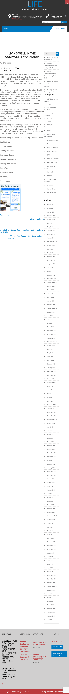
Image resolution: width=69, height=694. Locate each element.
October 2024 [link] (51, 238)
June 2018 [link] (50, 349)
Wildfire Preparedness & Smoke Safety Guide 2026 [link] (50, 66)
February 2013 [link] (51, 508)
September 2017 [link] (52, 382)
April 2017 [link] (50, 397)
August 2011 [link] (51, 553)
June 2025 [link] (50, 223)
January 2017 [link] (51, 408)
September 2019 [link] (52, 308)
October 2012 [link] (51, 512)
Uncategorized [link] (51, 192)
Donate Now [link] (57, 647)
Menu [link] (6, 29)
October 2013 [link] (51, 490)
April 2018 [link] (50, 356)
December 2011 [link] (51, 545)
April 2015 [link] (50, 460)
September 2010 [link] (52, 586)
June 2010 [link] (50, 594)
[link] (67, 2)
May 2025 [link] (50, 227)
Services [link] (23, 654)
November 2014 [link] (51, 475)
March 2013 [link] (50, 505)
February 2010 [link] (51, 608)
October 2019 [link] (51, 304)
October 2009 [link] (51, 616)
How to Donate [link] (57, 641)
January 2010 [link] (51, 612)
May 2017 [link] (50, 393)
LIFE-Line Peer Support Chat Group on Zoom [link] (26, 237)
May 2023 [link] (50, 271)
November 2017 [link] (51, 375)
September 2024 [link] (52, 241)
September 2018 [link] (52, 342)
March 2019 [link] (50, 327)
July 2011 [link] (50, 556)
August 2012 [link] (51, 519)
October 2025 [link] (51, 216)
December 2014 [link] (51, 471)
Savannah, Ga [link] (25, 657)
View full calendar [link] (37, 219)
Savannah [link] (50, 172)
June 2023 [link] (50, 267)
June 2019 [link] (50, 319)
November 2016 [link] (51, 416)
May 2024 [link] (50, 253)
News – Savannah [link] (52, 147)
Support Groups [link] (51, 189)
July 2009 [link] (50, 620)
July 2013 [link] (50, 493)
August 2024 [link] (51, 245)
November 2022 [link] (51, 279)
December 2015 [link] (51, 453)
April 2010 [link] (50, 601)
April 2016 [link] (50, 438)
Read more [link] (4, 215)
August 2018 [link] (51, 345)
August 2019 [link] (51, 312)
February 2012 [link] (51, 542)
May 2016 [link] (50, 434)
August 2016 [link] (51, 423)
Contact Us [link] (24, 644)
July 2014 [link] (50, 486)
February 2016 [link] (51, 445)
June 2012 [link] (50, 527)
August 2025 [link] (51, 219)
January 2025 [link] (51, 230)
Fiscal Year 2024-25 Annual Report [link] (40, 643)
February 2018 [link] (51, 364)
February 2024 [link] (51, 256)
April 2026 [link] (50, 208)
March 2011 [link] (50, 571)
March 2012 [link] (50, 538)
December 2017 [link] (51, 371)
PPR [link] (48, 155)
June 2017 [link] (50, 390)
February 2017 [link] (51, 405)
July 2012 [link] (50, 523)
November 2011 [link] (51, 549)
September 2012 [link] (52, 516)
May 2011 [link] (50, 564)
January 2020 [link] (51, 301)
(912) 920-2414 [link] (56, 17)
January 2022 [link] (51, 286)
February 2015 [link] (51, 464)
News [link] (48, 144)
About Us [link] (23, 641)
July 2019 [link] (50, 316)
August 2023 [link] (51, 264)
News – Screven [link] (52, 151)
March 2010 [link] (50, 605)
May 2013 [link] (50, 497)
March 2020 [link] (50, 297)
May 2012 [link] (50, 531)
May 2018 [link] (50, 353)
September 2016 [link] (52, 419)
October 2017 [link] (51, 379)
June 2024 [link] (50, 249)
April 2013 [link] (50, 501)
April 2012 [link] (50, 534)
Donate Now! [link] (60, 29)
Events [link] (49, 130)
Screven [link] (49, 175)
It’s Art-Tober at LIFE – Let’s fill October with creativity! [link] (51, 84)
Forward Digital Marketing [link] (57, 691)
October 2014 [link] (51, 479)
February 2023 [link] (51, 275)
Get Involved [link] (25, 652)
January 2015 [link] (51, 468)
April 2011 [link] (50, 568)
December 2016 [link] (51, 412)
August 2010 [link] (51, 590)
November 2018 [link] (51, 334)
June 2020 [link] (50, 293)
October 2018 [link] (51, 338)
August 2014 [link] (51, 482)
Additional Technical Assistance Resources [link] (50, 107)
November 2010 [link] (51, 579)
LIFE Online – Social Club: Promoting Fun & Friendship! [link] (21, 231)
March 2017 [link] (50, 401)
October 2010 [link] (51, 582)
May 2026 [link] (50, 204)
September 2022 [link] (52, 282)
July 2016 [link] (50, 427)
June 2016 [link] (50, 430)
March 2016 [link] (50, 442)
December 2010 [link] (51, 575)
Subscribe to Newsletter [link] (57, 654)
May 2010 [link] (50, 597)
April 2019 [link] (50, 323)
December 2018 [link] (51, 330)
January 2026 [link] (51, 212)
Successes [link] (50, 185)
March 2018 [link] (50, 360)
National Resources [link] (52, 140)
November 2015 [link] (51, 456)
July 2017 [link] (50, 386)
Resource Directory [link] (52, 162)
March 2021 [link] (50, 290)
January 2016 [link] (51, 449)
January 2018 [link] (51, 367)
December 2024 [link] (51, 234)
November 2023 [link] (51, 260)
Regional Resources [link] (53, 158)
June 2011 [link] (50, 560)
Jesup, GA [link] (24, 660)
